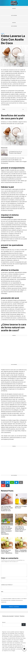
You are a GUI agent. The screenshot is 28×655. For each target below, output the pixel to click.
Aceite (2, 33)
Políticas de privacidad (8, 616)
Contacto (17, 616)
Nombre (3, 577)
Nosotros (22, 616)
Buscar (3, 622)
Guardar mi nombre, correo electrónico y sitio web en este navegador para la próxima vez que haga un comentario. (14, 600)
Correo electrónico (7, 584)
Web (2, 591)
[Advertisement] (14, 350)
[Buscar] (24, 624)
